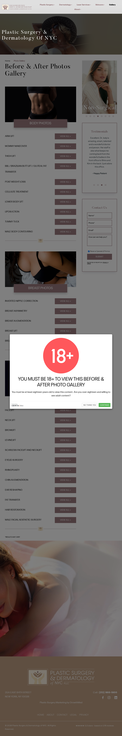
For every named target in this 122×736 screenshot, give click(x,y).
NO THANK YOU (89, 405)
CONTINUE (104, 405)
